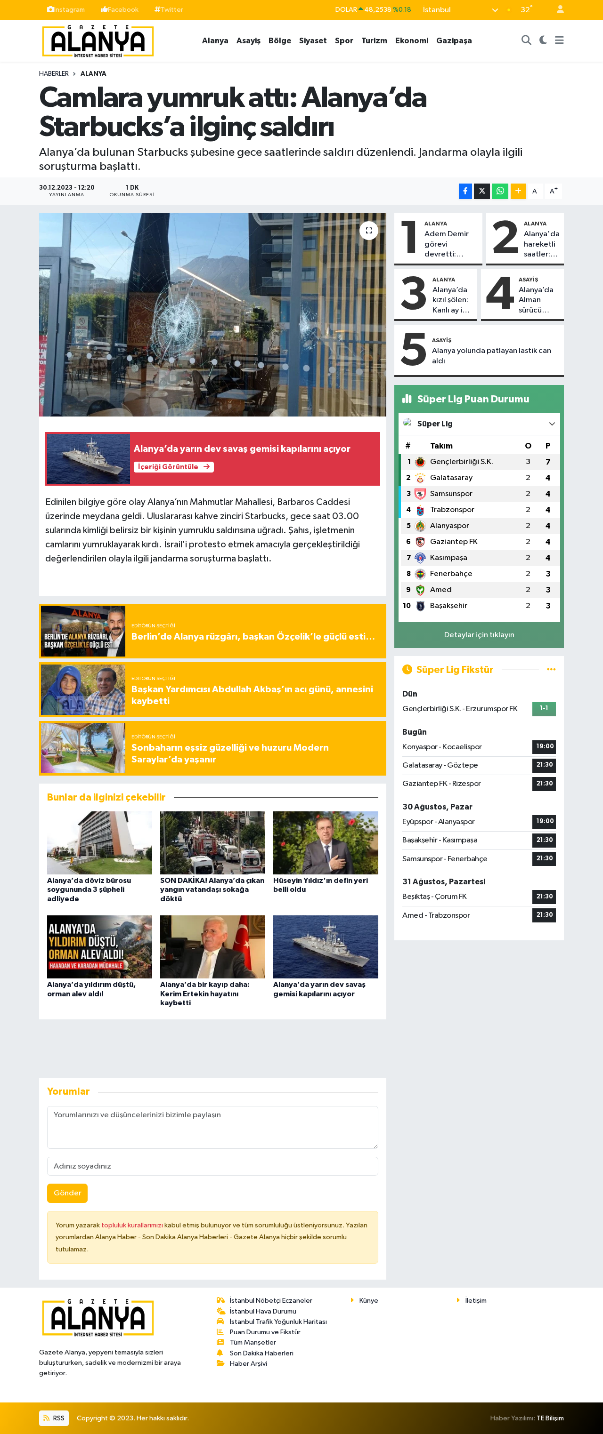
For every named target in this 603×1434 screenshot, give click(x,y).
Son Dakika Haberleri (261, 1353)
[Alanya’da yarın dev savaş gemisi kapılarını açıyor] (325, 947)
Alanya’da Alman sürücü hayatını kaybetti (536, 300)
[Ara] (527, 41)
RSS (58, 1418)
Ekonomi (411, 41)
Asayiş (248, 41)
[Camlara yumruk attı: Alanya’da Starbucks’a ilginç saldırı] (212, 315)
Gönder (67, 1193)
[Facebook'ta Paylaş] (465, 191)
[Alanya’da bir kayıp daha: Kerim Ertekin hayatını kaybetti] (212, 947)
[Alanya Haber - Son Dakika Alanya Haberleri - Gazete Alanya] (98, 40)
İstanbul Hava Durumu (263, 1311)
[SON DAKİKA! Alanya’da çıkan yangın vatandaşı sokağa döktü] (212, 843)
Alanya (215, 41)
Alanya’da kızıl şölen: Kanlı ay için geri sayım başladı (452, 300)
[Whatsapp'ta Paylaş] (500, 191)
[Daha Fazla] (518, 191)
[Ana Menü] (559, 41)
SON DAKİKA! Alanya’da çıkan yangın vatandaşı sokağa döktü (212, 889)
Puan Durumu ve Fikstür (265, 1332)
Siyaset (313, 41)
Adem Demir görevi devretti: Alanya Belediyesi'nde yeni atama (451, 244)
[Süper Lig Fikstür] (551, 670)
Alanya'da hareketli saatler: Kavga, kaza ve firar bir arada (542, 244)
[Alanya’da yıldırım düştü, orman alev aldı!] (99, 947)
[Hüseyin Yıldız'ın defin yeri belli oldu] (325, 843)
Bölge (280, 41)
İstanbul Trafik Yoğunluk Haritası (278, 1321)
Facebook (123, 9)
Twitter (172, 9)
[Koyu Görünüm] (543, 41)
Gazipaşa (454, 41)
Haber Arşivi (248, 1363)
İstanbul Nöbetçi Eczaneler (271, 1300)
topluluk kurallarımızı (132, 1225)
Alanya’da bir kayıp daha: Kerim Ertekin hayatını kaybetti (205, 993)
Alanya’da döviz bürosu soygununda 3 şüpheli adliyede (89, 889)
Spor (344, 41)
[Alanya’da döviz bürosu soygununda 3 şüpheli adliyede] (99, 843)
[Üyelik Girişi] (556, 10)
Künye (368, 1300)
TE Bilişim (550, 1418)
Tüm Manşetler (253, 1342)
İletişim (476, 1300)
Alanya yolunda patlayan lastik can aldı (491, 356)
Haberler (54, 74)
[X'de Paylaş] (482, 191)
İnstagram (69, 9)
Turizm (374, 41)
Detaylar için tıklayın (479, 635)
